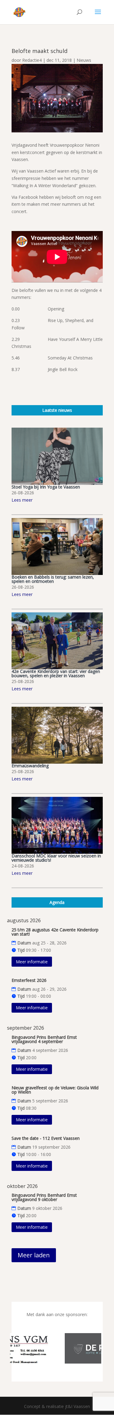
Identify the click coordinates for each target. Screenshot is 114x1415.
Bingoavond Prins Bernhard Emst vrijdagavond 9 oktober (44, 1197)
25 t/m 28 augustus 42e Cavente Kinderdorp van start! (55, 932)
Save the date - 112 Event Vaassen (46, 1138)
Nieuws (84, 60)
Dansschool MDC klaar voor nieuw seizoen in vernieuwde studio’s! (56, 858)
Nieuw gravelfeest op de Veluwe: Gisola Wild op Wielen (55, 1090)
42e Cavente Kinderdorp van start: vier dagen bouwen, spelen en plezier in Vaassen (56, 673)
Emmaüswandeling (30, 766)
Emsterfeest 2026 (29, 980)
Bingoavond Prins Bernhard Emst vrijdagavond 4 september (44, 1039)
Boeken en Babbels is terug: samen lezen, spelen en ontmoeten (53, 579)
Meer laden (34, 1255)
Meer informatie (32, 962)
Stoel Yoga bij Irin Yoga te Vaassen (46, 487)
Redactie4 (32, 60)
